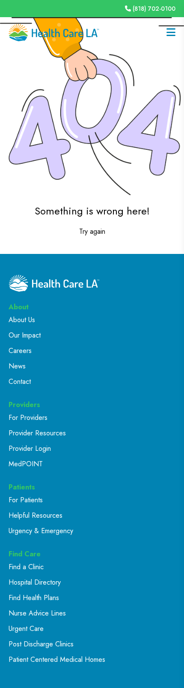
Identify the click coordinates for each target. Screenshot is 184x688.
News (17, 366)
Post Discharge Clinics (41, 644)
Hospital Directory (35, 582)
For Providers (28, 417)
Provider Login (30, 448)
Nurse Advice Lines (37, 613)
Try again (92, 231)
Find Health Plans (34, 598)
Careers (20, 351)
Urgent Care (26, 629)
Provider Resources (37, 433)
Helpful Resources (35, 515)
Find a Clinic (26, 567)
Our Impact (25, 335)
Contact (20, 381)
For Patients (26, 500)
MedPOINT (26, 464)
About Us (22, 320)
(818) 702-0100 (154, 8)
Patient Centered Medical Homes (57, 659)
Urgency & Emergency (41, 531)
